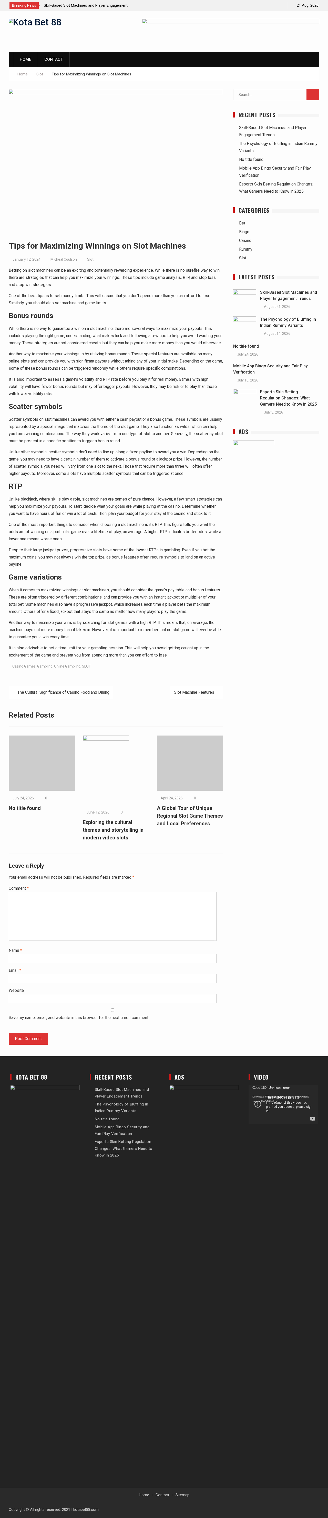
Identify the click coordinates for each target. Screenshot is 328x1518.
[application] (283, 1104)
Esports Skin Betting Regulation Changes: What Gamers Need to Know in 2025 (288, 398)
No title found (25, 808)
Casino (245, 240)
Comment (19, 888)
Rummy (245, 249)
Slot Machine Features (194, 692)
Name (15, 950)
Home (25, 59)
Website (16, 990)
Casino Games (24, 666)
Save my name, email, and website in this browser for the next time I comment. (79, 1017)
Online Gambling (67, 666)
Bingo (244, 231)
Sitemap (182, 1495)
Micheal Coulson (63, 259)
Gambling (45, 666)
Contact (53, 59)
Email (15, 970)
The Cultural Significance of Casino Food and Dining (63, 692)
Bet (242, 223)
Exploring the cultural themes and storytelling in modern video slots (113, 830)
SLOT (86, 666)
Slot (90, 259)
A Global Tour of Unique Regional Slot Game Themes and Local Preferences (190, 816)
